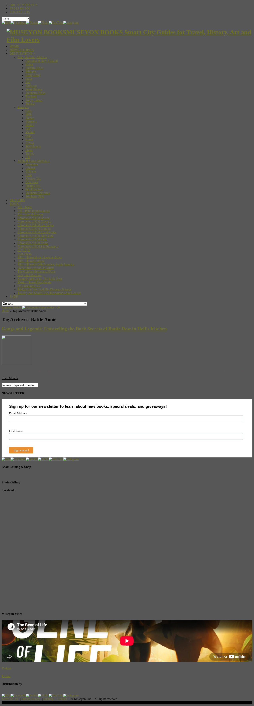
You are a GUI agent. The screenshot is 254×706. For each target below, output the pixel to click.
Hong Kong (32, 75)
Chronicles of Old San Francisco (37, 246)
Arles (28, 110)
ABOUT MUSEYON (24, 5)
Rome (29, 139)
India (28, 78)
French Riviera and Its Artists (35, 268)
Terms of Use (10, 699)
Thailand (31, 96)
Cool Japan (24, 253)
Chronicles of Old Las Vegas (35, 225)
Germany (31, 121)
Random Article (11, 307)
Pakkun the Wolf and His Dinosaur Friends (44, 289)
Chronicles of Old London (34, 228)
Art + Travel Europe (30, 214)
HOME (14, 46)
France (29, 118)
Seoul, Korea (33, 89)
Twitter (7, 668)
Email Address (18, 413)
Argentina (31, 164)
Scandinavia (33, 146)
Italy (28, 128)
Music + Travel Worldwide (34, 282)
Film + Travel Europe (30, 260)
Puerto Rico (32, 185)
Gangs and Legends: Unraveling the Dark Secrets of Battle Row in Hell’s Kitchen (84, 328)
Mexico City (33, 178)
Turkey (29, 153)
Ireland (29, 125)
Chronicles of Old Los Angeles (36, 232)
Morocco (31, 85)
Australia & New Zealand (41, 60)
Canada (30, 168)
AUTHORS (17, 200)
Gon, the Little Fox (29, 275)
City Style (23, 250)
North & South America (33, 160)
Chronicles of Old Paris (32, 239)
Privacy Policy (30, 699)
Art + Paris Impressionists (33, 210)
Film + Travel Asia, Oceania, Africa (39, 257)
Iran (27, 82)
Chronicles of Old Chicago (34, 221)
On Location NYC (29, 285)
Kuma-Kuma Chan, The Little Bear (39, 278)
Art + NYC (24, 207)
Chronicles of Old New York (35, 235)
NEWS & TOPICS (22, 50)
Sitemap (48, 699)
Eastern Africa (34, 67)
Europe (23, 107)
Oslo (28, 135)
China (29, 64)
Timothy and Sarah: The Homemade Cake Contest (49, 293)
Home (5, 311)
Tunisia (30, 103)
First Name (16, 431)
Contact (62, 699)
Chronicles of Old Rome (32, 243)
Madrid (30, 132)
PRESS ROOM (20, 8)
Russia (29, 143)
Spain (29, 150)
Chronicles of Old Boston (33, 218)
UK (27, 157)
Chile (28, 175)
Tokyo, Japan (33, 100)
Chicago (30, 171)
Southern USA (34, 196)
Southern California (37, 193)
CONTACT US (20, 12)
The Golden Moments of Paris (36, 271)
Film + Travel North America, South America (45, 264)
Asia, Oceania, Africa (32, 57)
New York (31, 182)
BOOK (15, 203)
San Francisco (34, 189)
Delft (28, 114)
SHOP (14, 296)
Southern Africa (35, 93)
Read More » (10, 378)
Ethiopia (30, 71)
